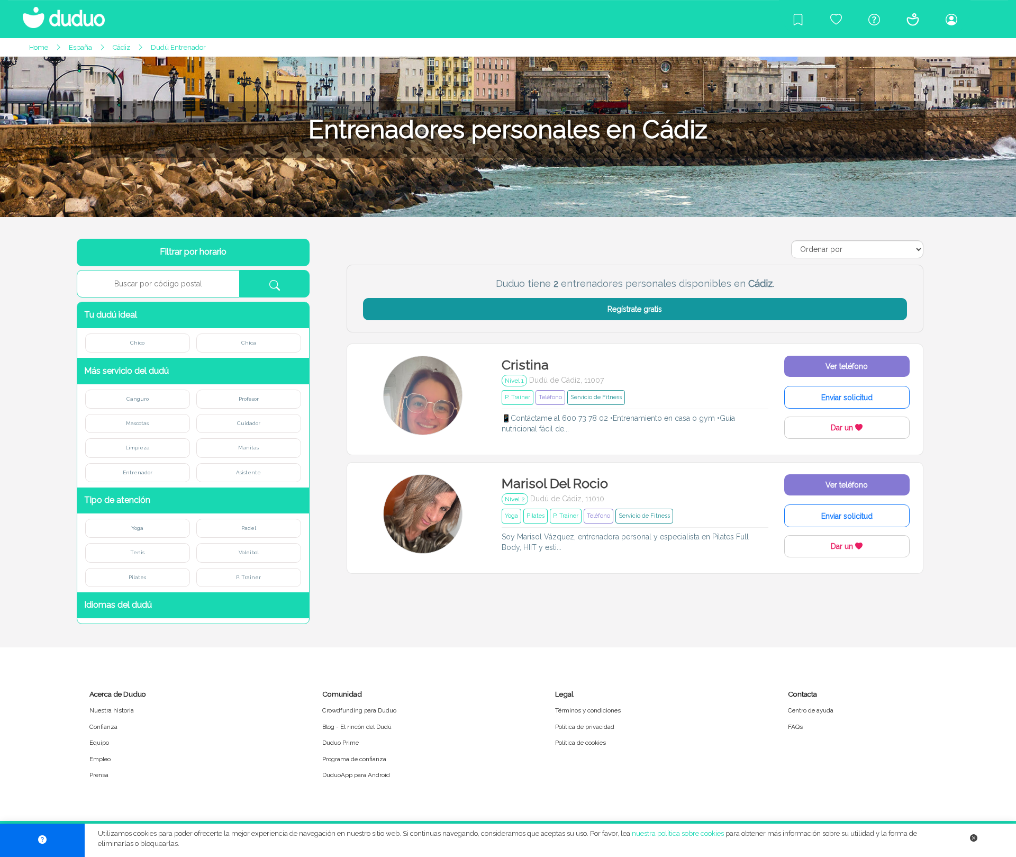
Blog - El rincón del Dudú (357, 726)
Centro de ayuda (810, 710)
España (80, 47)
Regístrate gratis (634, 309)
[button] (193, 315)
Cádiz (121, 47)
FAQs (795, 726)
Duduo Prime (340, 742)
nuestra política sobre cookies (678, 833)
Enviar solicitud (847, 397)
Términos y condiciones (588, 710)
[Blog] (798, 19)
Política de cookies (580, 742)
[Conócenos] (913, 19)
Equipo (99, 742)
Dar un (843, 427)
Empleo (100, 759)
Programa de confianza (354, 759)
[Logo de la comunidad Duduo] (58, 13)
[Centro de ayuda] (874, 19)
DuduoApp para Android (356, 775)
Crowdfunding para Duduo (359, 710)
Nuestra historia (111, 710)
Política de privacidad (584, 726)
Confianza (103, 726)
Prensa (98, 775)
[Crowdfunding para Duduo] (836, 19)
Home (38, 47)
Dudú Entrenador (178, 47)
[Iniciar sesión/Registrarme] (951, 19)
